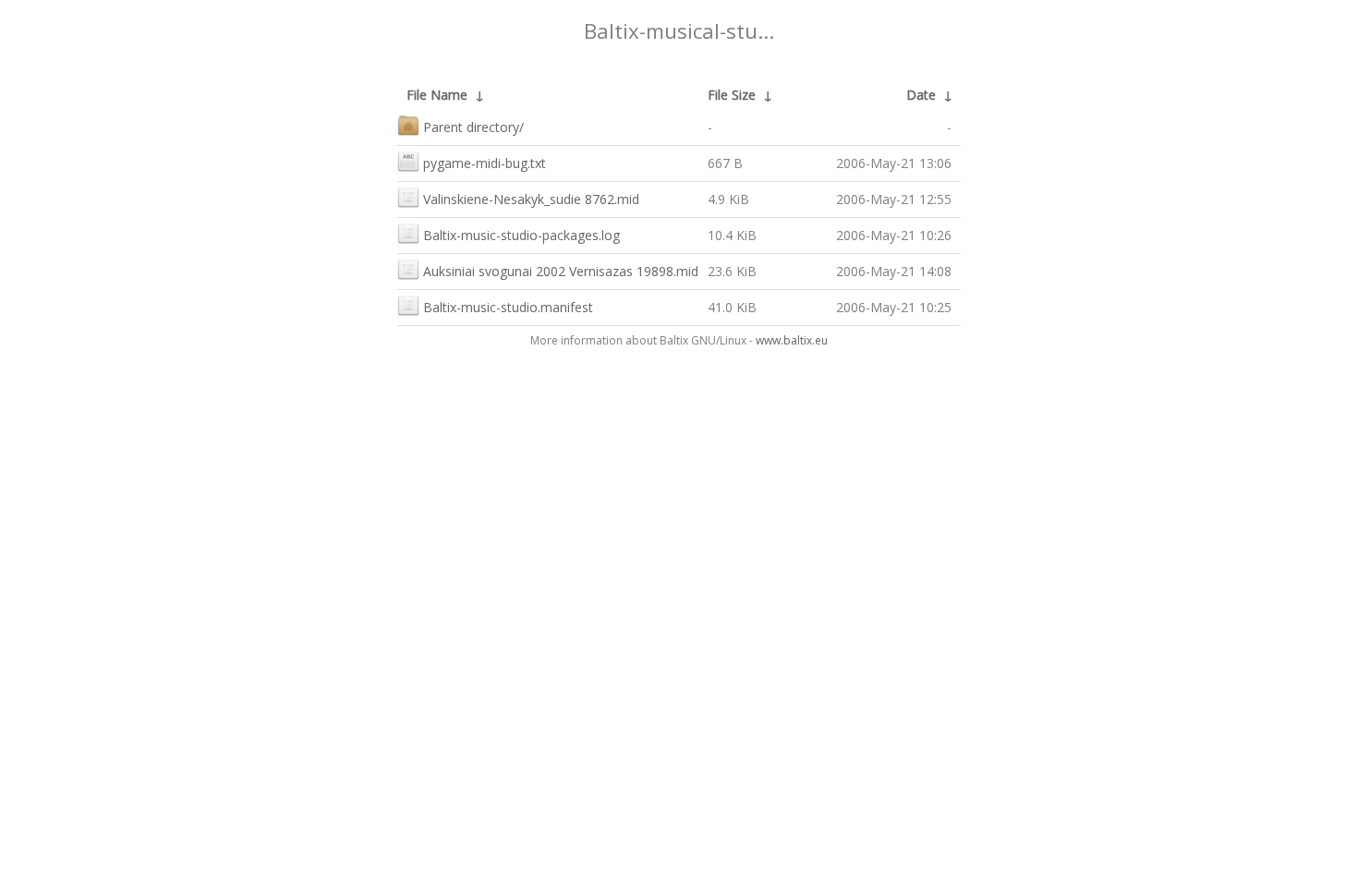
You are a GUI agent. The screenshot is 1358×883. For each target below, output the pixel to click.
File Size (732, 94)
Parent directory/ (473, 127)
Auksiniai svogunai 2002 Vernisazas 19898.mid (560, 271)
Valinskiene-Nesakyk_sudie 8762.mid (531, 199)
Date (921, 94)
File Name (436, 94)
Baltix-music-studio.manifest (508, 307)
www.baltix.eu (792, 340)
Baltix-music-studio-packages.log (521, 235)
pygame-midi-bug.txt (484, 163)
